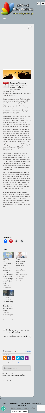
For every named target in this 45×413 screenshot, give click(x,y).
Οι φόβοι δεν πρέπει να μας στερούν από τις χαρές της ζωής (17, 331)
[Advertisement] (22, 44)
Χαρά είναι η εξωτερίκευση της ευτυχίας (15, 336)
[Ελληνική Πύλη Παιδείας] (17, 14)
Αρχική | (5, 403)
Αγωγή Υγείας (13, 319)
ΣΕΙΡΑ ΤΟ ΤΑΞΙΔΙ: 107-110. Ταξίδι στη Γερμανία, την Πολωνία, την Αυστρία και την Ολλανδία (8, 303)
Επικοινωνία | (22, 405)
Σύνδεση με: (6, 355)
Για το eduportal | (25, 403)
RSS (4, 18)
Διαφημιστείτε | (36, 403)
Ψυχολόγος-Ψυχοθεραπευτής (17, 93)
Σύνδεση (28, 351)
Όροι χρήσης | (14, 403)
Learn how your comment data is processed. (16, 374)
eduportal (6, 319)
